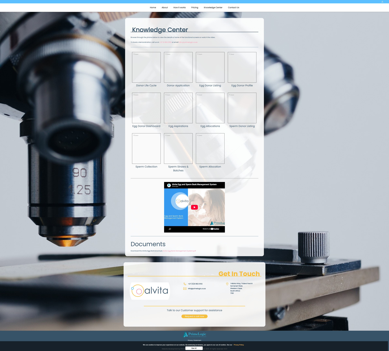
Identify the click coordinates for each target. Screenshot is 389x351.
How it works (179, 7)
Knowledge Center (213, 7)
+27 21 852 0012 (166, 42)
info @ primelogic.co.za (188, 42)
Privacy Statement (194, 340)
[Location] (227, 284)
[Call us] (184, 284)
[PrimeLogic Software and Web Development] (194, 334)
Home (153, 7)
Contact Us (233, 7)
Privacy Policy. (239, 345)
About (165, 7)
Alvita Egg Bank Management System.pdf (179, 251)
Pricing (194, 7)
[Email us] (184, 289)
